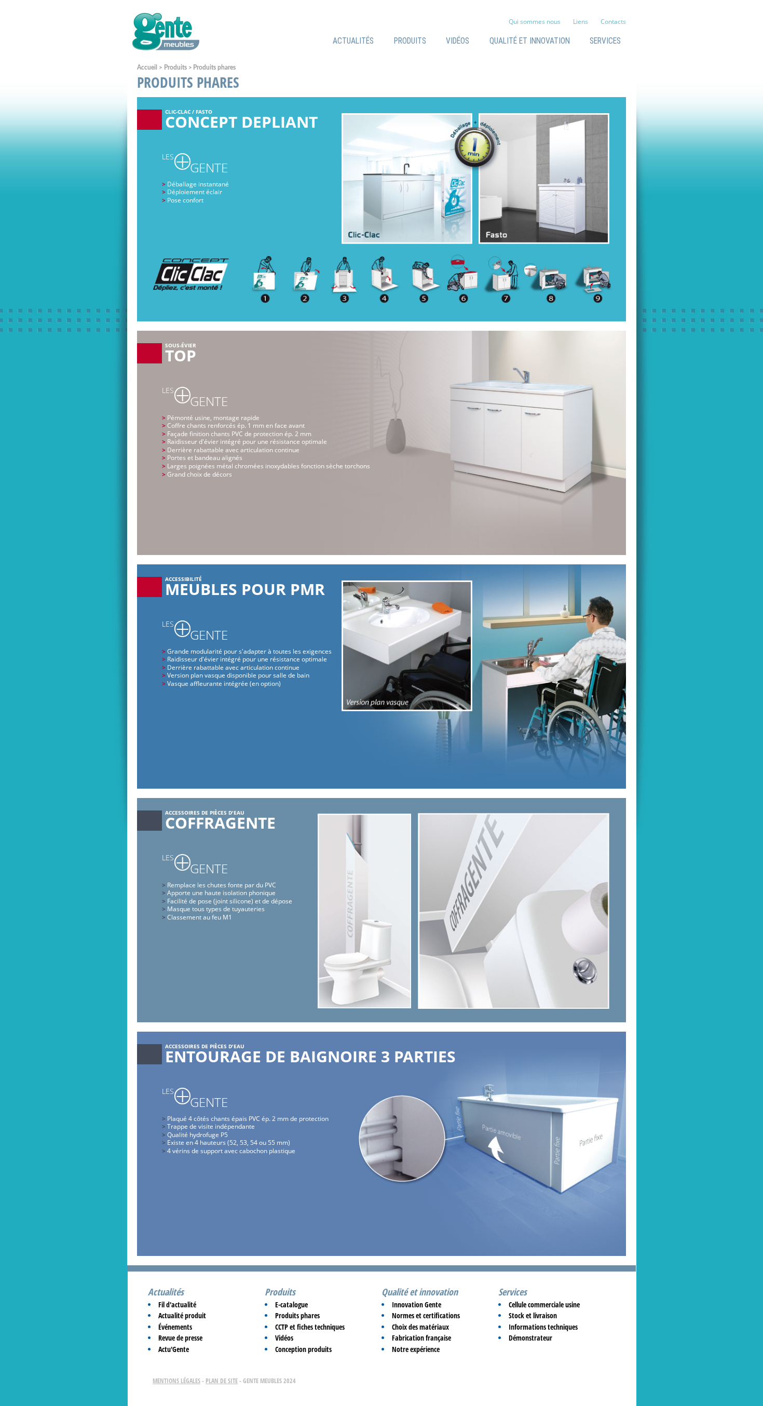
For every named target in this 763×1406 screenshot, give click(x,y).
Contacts (613, 21)
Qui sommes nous (535, 21)
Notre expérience (416, 1349)
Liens (580, 21)
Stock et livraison (533, 1315)
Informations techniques (543, 1327)
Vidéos (457, 41)
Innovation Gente (416, 1304)
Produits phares (297, 1315)
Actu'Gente (173, 1349)
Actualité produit (182, 1315)
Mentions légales (176, 1380)
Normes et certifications (426, 1315)
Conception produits (303, 1349)
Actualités (353, 41)
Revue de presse (180, 1338)
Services (605, 41)
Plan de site (222, 1380)
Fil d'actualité (177, 1304)
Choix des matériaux (420, 1327)
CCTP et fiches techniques (310, 1327)
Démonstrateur (530, 1338)
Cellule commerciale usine (544, 1304)
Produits (410, 41)
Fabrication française (421, 1338)
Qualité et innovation (529, 41)
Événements (175, 1327)
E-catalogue (291, 1304)
